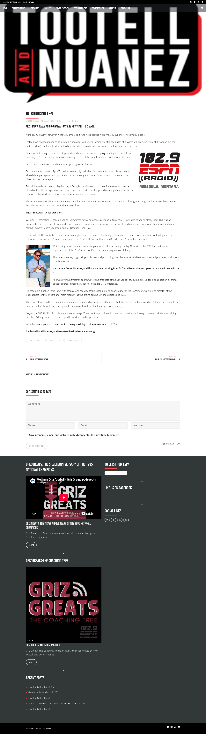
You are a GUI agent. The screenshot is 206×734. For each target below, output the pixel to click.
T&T (59, 340)
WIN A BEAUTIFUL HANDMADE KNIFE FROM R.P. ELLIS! (57, 703)
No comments (64, 121)
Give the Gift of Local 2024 (42, 687)
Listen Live (34, 8)
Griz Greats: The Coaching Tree (43, 645)
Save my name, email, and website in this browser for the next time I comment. (74, 435)
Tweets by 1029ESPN (116, 473)
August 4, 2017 (49, 121)
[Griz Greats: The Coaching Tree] (63, 605)
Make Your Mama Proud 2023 (43, 692)
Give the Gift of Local (39, 698)
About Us (112, 8)
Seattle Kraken (62, 8)
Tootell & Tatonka (73, 340)
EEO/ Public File (80, 8)
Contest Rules (98, 8)
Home (5, 8)
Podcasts (47, 8)
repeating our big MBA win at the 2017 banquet (136, 246)
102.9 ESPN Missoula (35, 340)
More (31, 545)
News (76, 121)
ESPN (51, 340)
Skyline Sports (106, 295)
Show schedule (18, 8)
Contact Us (125, 8)
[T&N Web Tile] (103, 51)
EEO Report (47, 729)
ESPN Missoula (33, 121)
